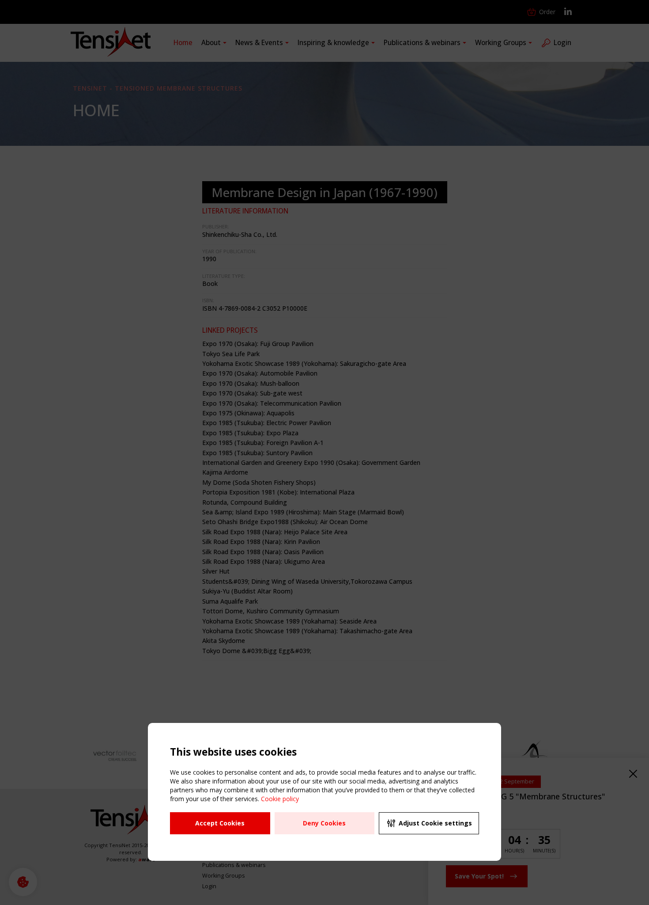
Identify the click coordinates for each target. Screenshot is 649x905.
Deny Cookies (324, 823)
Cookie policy (280, 799)
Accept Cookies (220, 823)
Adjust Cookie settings (435, 823)
